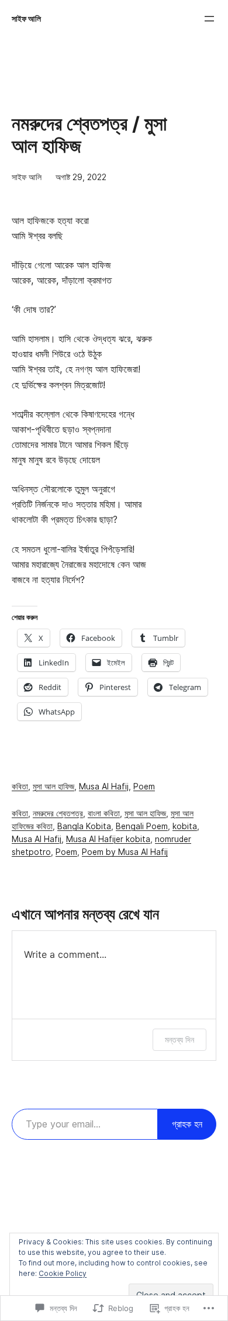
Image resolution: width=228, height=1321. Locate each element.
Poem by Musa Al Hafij (125, 852)
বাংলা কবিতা (104, 813)
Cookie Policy (63, 1273)
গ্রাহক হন (187, 1124)
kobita (184, 826)
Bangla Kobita (84, 826)
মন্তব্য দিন (179, 1039)
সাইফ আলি (26, 18)
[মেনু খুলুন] (209, 19)
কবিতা (20, 786)
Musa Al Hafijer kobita (108, 839)
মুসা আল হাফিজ (53, 786)
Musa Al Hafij (104, 786)
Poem (144, 786)
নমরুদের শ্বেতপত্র (58, 813)
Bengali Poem (142, 826)
